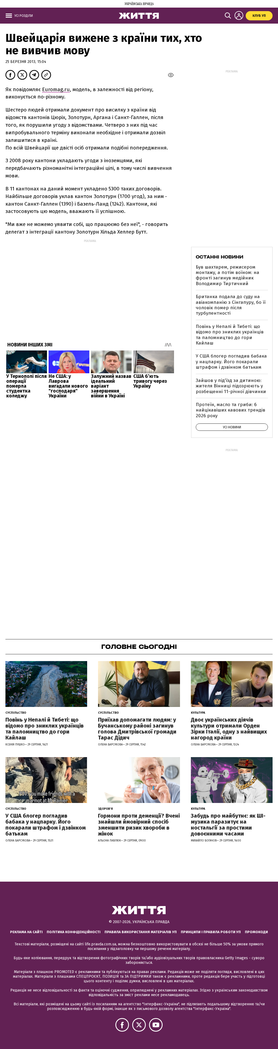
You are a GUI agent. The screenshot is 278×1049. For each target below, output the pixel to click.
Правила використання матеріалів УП (141, 932)
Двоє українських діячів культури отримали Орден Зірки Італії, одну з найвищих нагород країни (229, 728)
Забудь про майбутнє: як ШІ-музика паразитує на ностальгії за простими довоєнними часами (228, 824)
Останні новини (219, 257)
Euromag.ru (56, 89)
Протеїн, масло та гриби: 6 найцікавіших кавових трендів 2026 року (230, 410)
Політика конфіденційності (73, 932)
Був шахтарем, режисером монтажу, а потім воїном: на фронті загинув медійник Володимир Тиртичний (227, 275)
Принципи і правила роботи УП (211, 932)
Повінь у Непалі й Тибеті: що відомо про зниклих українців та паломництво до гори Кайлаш (230, 335)
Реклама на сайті (26, 932)
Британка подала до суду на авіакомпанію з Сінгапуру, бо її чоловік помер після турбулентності (231, 305)
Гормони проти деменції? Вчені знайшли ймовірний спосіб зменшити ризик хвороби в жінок (139, 824)
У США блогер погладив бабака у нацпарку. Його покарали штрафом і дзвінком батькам (231, 361)
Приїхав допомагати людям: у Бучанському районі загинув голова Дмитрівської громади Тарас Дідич (137, 728)
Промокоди (256, 932)
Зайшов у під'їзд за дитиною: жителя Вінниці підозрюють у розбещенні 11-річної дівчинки (231, 386)
